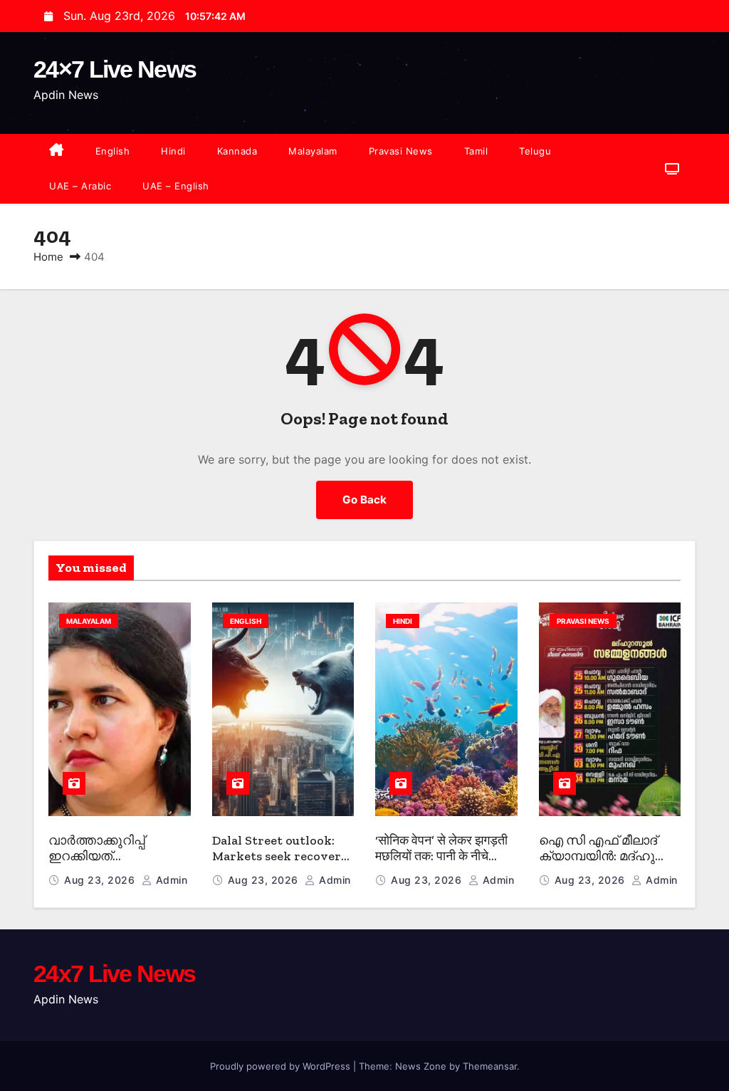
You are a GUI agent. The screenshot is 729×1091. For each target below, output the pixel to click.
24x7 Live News (114, 973)
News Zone (420, 1066)
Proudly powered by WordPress (281, 1066)
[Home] (56, 151)
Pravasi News (401, 151)
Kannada (237, 151)
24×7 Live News (114, 69)
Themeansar (490, 1066)
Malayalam (312, 151)
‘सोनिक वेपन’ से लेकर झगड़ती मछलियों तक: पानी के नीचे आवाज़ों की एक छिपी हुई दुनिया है (441, 864)
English (112, 151)
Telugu (535, 151)
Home (48, 256)
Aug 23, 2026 (101, 880)
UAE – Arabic (80, 186)
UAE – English (175, 186)
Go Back (364, 499)
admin (169, 880)
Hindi (173, 151)
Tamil (476, 151)
